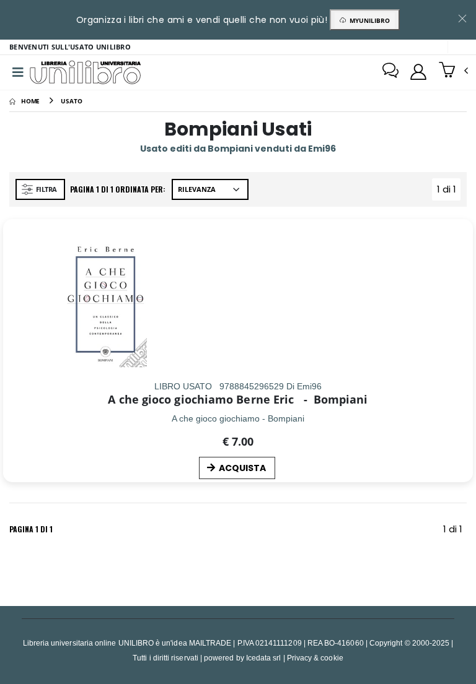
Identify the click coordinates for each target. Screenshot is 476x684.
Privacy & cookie (315, 657)
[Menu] (18, 72)
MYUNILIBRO (368, 20)
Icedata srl (263, 657)
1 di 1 (449, 192)
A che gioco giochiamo (170, 399)
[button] (453, 71)
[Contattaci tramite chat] (390, 72)
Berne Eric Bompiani (302, 399)
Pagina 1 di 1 (31, 529)
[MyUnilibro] (418, 72)
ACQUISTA (242, 468)
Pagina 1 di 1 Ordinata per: (117, 189)
